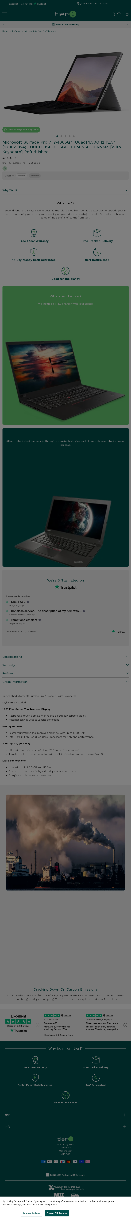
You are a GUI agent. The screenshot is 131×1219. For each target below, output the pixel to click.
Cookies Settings (31, 1213)
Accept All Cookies (57, 1213)
